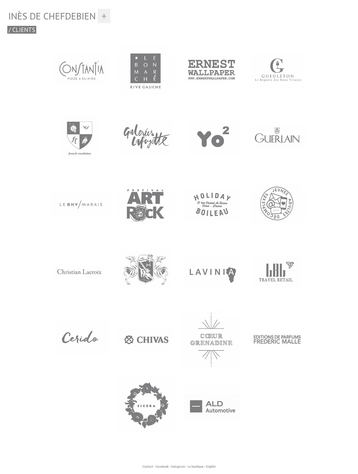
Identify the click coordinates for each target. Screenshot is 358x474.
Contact (147, 467)
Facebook (162, 467)
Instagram (178, 467)
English (211, 467)
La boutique (196, 467)
